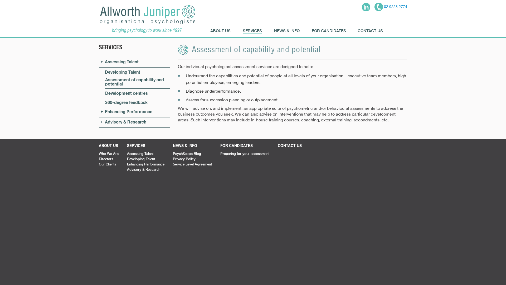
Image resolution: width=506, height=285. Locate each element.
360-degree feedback (126, 102)
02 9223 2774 (395, 6)
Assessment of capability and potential (134, 81)
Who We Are (109, 153)
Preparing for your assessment (244, 153)
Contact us (370, 30)
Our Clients (107, 164)
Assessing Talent (122, 61)
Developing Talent (122, 71)
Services (252, 30)
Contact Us (290, 145)
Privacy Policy (184, 159)
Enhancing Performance (128, 111)
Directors (106, 159)
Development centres (126, 93)
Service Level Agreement (192, 164)
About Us (220, 30)
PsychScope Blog (187, 153)
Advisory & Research (125, 121)
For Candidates (329, 30)
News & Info (287, 30)
